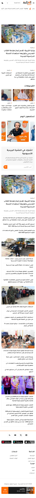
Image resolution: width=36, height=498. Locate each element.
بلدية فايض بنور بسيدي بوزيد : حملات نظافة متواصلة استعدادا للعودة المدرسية (19, 260)
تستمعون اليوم (27, 117)
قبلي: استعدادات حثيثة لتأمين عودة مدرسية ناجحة (19, 266)
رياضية (31, 393)
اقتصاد (31, 347)
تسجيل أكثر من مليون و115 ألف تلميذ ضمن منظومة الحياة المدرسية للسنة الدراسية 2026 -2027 (19, 225)
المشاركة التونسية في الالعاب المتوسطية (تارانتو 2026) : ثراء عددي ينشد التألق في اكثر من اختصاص (18, 422)
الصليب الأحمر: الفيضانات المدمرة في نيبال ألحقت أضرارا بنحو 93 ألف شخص (19, 312)
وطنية (32, 48)
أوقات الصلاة (13, 458)
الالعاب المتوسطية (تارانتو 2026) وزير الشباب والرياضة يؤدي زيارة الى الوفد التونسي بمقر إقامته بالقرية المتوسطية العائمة (19, 399)
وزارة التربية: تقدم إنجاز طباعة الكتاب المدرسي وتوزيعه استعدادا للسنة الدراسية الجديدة (19, 54)
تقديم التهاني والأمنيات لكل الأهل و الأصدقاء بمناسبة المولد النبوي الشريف (24, 108)
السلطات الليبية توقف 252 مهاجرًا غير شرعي (19, 307)
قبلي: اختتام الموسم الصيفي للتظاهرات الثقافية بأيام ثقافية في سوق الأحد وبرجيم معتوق (18, 281)
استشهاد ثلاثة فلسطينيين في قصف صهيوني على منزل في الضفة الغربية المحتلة (19, 318)
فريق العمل (31, 458)
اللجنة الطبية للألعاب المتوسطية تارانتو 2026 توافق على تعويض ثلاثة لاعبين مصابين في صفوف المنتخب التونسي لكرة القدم (19, 413)
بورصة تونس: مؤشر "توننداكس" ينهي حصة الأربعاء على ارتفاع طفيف (19, 358)
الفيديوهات (29, 86)
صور (33, 470)
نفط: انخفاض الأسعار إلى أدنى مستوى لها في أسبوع (19, 371)
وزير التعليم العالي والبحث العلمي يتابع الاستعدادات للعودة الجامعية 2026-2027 (18, 231)
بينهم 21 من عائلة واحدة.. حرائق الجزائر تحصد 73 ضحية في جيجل (18, 325)
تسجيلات (32, 473)
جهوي (32, 103)
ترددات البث (31, 461)
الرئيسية (32, 455)
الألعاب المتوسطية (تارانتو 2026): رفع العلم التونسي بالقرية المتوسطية (19, 406)
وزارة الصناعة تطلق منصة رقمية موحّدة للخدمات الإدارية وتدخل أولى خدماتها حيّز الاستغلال (18, 352)
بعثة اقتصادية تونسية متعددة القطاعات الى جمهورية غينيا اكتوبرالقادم (19, 364)
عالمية (31, 303)
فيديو (33, 467)
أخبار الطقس (13, 455)
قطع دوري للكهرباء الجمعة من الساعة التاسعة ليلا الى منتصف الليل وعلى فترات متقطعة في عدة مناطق (24, 76)
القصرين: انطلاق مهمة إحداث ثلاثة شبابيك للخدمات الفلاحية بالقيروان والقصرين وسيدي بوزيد (19, 273)
